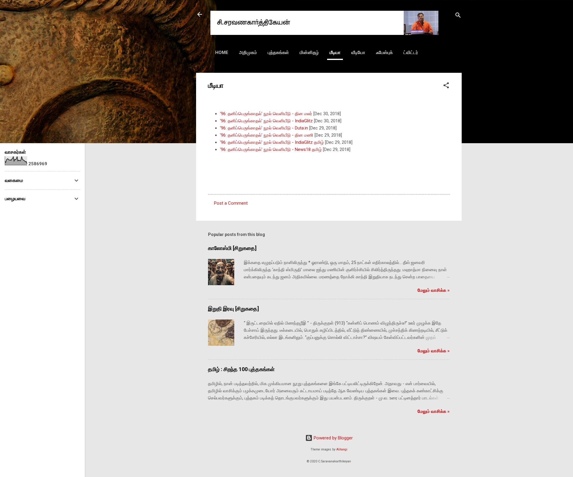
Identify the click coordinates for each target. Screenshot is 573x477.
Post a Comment (231, 203)
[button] (446, 86)
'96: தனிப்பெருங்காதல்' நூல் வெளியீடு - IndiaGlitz (266, 121)
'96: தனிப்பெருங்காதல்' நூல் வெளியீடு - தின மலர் (266, 113)
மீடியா (335, 52)
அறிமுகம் (248, 52)
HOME (221, 52)
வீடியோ (358, 52)
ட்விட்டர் (410, 52)
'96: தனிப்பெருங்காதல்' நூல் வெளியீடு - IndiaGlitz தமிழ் (272, 142)
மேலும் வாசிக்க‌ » (434, 290)
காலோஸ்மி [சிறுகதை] (232, 248)
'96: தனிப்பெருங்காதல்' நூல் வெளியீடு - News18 (266, 149)
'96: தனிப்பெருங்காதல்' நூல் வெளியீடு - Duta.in (264, 128)
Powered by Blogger (332, 438)
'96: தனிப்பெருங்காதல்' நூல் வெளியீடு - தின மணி (266, 135)
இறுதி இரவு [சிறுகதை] (233, 308)
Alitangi (341, 449)
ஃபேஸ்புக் (384, 52)
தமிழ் (317, 149)
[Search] (458, 16)
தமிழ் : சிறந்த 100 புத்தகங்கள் (241, 369)
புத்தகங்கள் (278, 52)
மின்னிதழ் (309, 52)
